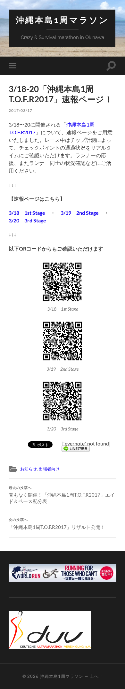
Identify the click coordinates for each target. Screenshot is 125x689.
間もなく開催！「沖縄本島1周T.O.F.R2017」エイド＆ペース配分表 (62, 495)
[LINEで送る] (76, 448)
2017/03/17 (20, 110)
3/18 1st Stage (27, 213)
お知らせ (28, 468)
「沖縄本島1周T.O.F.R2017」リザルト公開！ (57, 524)
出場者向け (49, 468)
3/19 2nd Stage (80, 213)
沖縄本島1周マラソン (62, 20)
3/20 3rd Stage (27, 220)
